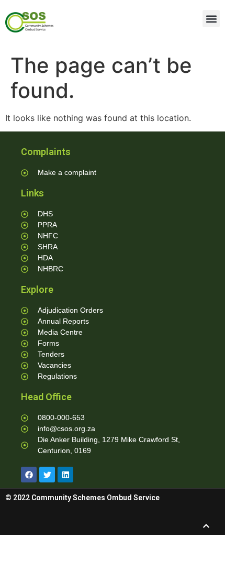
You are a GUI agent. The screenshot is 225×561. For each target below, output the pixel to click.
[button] (211, 18)
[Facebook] (29, 474)
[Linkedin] (65, 474)
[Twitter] (47, 474)
